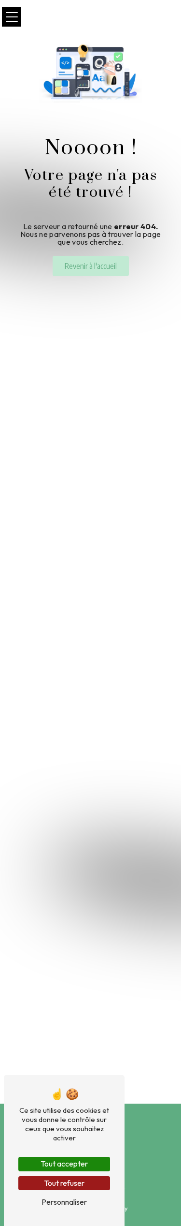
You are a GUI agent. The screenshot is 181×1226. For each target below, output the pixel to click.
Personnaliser (64, 1202)
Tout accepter (64, 1163)
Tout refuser (64, 1183)
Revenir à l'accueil (91, 266)
